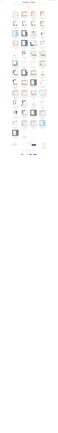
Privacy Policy (26, 150)
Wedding (43, 4)
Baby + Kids (39, 4)
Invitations (34, 4)
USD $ (31, 0)
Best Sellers (14, 4)
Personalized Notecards (21, 4)
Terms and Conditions (31, 150)
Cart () (53, 0)
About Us (23, 150)
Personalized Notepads (28, 4)
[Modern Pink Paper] (29, 2)
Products (29, 7)
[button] (32, 48)
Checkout (56, 0)
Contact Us (35, 150)
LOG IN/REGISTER (49, 0)
